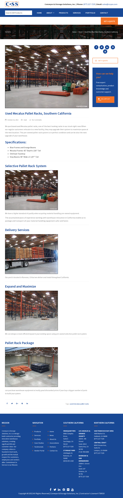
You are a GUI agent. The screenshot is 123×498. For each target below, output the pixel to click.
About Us (53, 439)
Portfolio (90, 13)
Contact (104, 13)
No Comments (37, 120)
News (52, 435)
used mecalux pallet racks (79, 404)
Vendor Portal (39, 451)
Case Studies (39, 443)
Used (25, 120)
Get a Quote (109, 21)
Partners (53, 447)
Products (63, 13)
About (49, 13)
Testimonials (38, 447)
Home (39, 13)
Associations (54, 443)
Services (77, 13)
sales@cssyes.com (109, 4)
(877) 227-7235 (89, 4)
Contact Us (54, 451)
